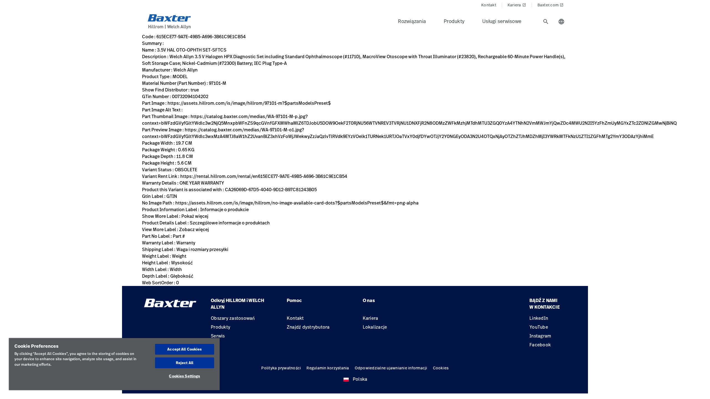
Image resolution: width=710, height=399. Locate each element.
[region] (114, 364)
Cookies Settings (184, 376)
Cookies (441, 367)
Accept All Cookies (184, 349)
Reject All (184, 362)
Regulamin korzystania (327, 367)
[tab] (545, 21)
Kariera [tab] (517, 4)
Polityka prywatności (281, 367)
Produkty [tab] (454, 21)
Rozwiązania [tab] (412, 21)
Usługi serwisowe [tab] (501, 21)
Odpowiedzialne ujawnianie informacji (391, 367)
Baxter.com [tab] (550, 4)
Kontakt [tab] (488, 4)
